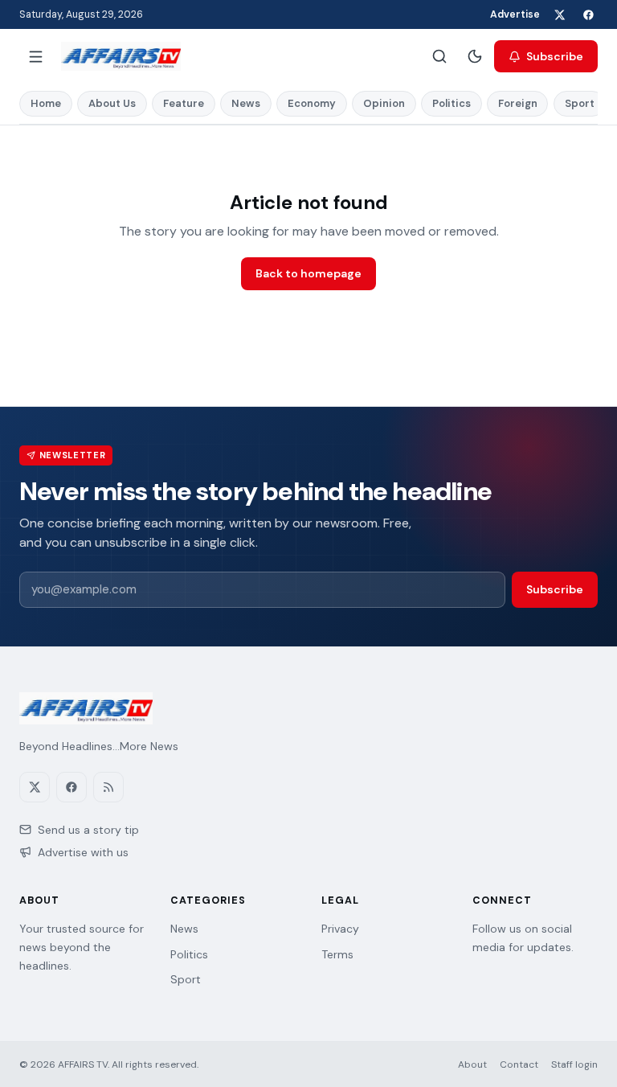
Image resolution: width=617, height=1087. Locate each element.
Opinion (384, 103)
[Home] (121, 56)
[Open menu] (35, 56)
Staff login (574, 1064)
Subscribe (554, 56)
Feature (183, 103)
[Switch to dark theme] (475, 56)
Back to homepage (308, 273)
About (472, 1064)
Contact (519, 1064)
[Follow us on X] (559, 14)
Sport (580, 103)
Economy (312, 103)
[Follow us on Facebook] (588, 14)
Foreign (517, 103)
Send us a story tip (88, 829)
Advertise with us (83, 852)
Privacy (340, 928)
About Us (112, 103)
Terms (337, 954)
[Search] (439, 56)
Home (46, 103)
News (245, 103)
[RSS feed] (108, 787)
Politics (451, 103)
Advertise (515, 14)
